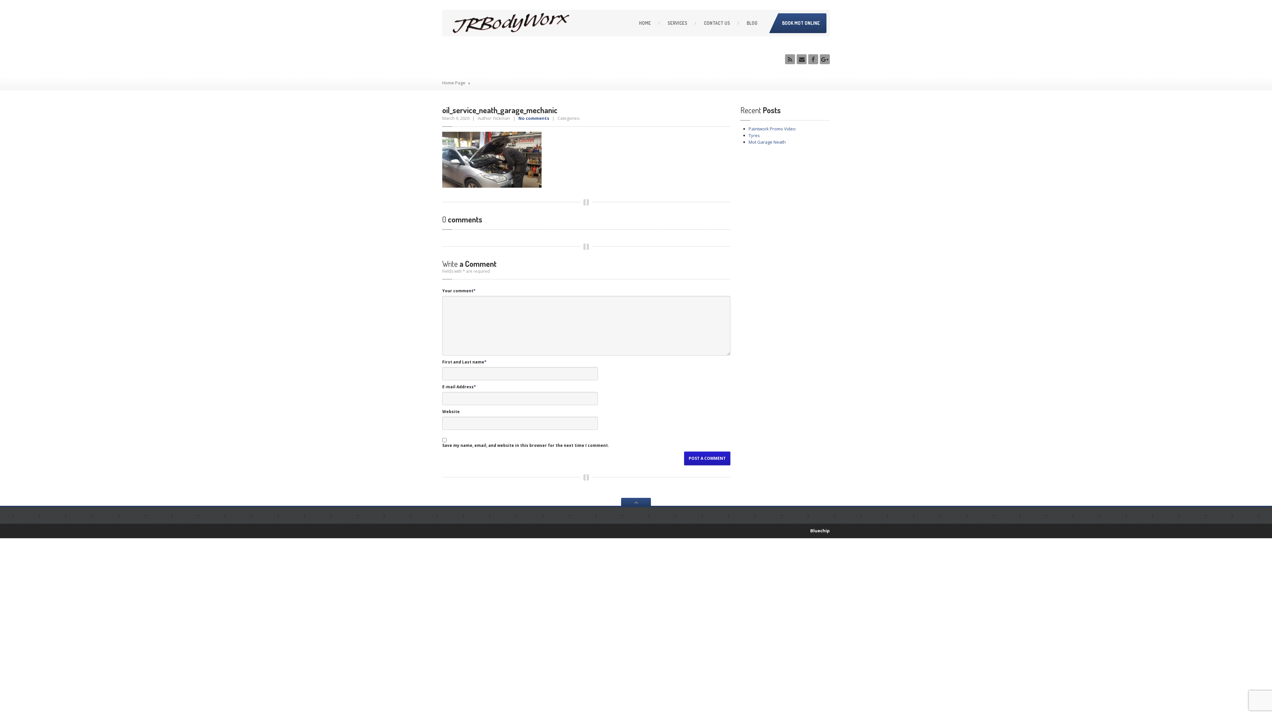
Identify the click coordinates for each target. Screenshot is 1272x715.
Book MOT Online (801, 23)
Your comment (459, 291)
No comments (533, 118)
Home (645, 23)
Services (677, 23)
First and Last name (464, 362)
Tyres (754, 135)
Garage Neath (767, 142)
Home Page (453, 83)
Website (451, 411)
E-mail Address (459, 387)
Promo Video (772, 129)
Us (717, 23)
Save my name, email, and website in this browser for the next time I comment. (525, 445)
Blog (752, 23)
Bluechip (820, 531)
